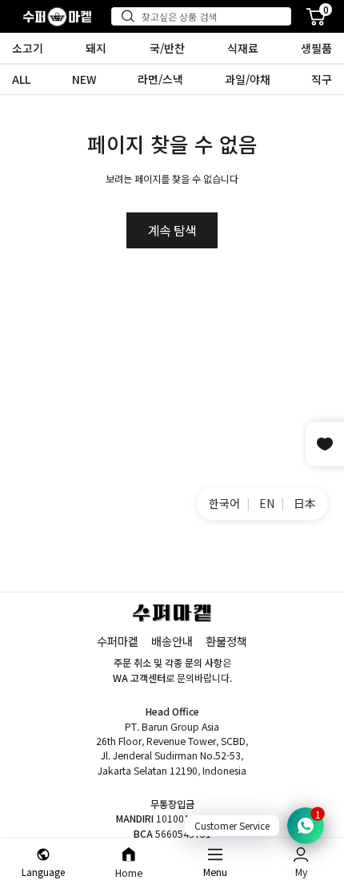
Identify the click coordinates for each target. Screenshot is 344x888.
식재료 (242, 48)
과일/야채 (247, 79)
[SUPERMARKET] (57, 16)
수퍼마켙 (117, 640)
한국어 (224, 503)
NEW (84, 79)
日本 (305, 503)
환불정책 (226, 640)
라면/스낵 (160, 79)
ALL (21, 79)
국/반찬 (167, 48)
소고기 (27, 48)
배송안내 (172, 640)
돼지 (96, 48)
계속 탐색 (172, 230)
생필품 (316, 48)
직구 (321, 79)
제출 (131, 16)
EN (266, 503)
